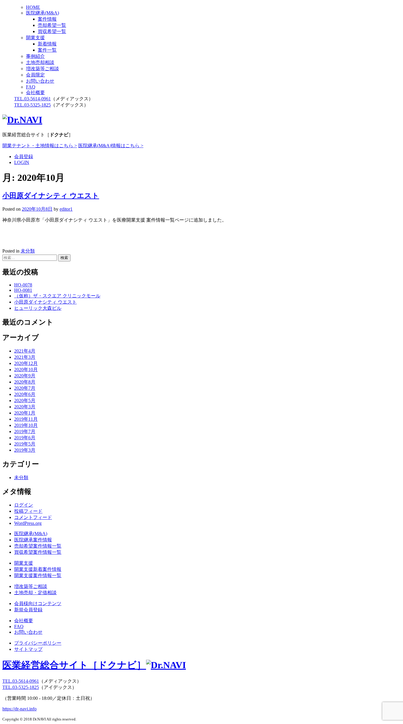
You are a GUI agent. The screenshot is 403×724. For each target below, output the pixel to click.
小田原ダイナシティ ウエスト (50, 195)
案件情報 (47, 19)
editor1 (66, 209)
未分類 (28, 250)
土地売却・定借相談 (35, 592)
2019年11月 (26, 419)
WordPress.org (28, 523)
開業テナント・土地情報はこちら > (39, 145)
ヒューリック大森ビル (37, 308)
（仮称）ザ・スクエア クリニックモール (57, 295)
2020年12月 (26, 363)
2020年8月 (24, 381)
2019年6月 (24, 437)
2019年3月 (24, 450)
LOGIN (21, 162)
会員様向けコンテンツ (37, 603)
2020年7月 (24, 388)
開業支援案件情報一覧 (37, 575)
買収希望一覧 (52, 31)
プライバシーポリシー (37, 643)
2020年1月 (24, 412)
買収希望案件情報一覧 (37, 552)
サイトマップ (28, 649)
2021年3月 (24, 357)
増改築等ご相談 (42, 68)
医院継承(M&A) (42, 12)
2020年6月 (24, 394)
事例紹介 (35, 56)
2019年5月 (24, 443)
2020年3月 (24, 406)
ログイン (23, 504)
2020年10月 (26, 369)
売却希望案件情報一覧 (37, 545)
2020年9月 (24, 375)
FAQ (30, 86)
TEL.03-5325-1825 (32, 104)
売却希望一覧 (52, 25)
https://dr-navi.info (19, 708)
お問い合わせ (40, 80)
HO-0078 (23, 284)
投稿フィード (28, 511)
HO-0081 (23, 290)
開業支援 (35, 37)
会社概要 (35, 92)
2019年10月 (26, 425)
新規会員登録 (28, 609)
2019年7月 (24, 431)
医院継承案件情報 (33, 539)
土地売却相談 (40, 62)
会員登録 (23, 156)
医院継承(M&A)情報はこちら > (110, 145)
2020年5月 (24, 400)
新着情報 (47, 43)
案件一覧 (47, 50)
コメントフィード (33, 517)
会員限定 (35, 74)
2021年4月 (24, 350)
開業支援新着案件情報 (37, 569)
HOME (33, 7)
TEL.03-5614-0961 (32, 98)
